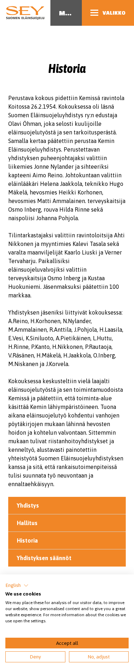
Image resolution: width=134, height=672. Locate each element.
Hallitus (27, 523)
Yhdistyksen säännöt (44, 558)
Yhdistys (28, 505)
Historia (27, 540)
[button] (17, 585)
